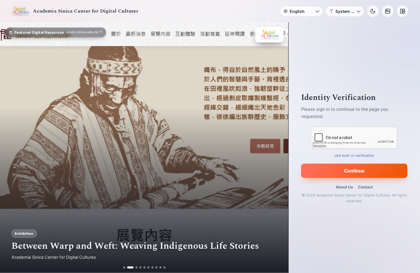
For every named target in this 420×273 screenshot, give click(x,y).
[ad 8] (156, 267)
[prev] (10, 147)
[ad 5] (144, 267)
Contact (365, 187)
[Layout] (403, 11)
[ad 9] (160, 267)
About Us (344, 187)
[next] (278, 147)
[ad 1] (124, 267)
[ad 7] (152, 267)
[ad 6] (148, 267)
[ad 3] (134, 267)
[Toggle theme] (373, 11)
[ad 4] (140, 267)
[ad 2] (128, 267)
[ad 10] (164, 267)
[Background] (388, 11)
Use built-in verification (354, 155)
